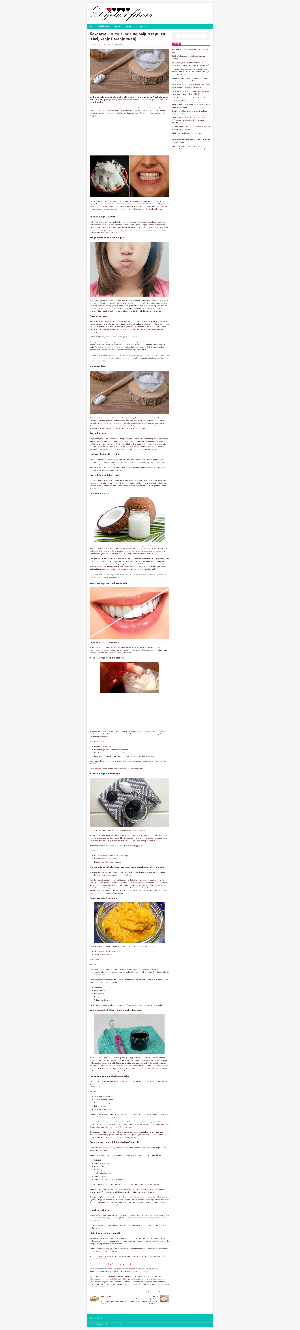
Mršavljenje (105, 26)
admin (108, 45)
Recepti (129, 26)
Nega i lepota (118, 45)
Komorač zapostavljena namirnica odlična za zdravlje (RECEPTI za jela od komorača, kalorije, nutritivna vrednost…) (190, 71)
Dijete (91, 26)
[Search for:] (191, 36)
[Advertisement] (129, 135)
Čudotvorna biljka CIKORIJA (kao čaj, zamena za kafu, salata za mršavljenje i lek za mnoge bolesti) (191, 120)
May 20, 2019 (97, 45)
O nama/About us (96, 1318)
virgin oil (113, 1251)
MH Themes (122, 1325)
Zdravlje (142, 26)
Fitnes (118, 26)
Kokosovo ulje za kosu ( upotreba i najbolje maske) (110, 1264)
